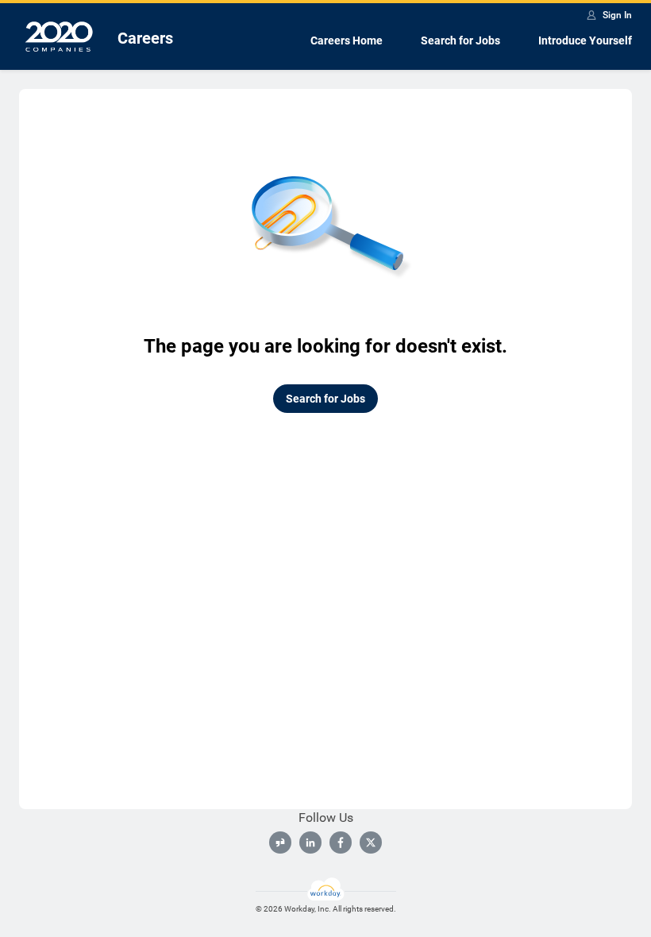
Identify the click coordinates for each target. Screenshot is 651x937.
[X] (371, 842)
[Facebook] (340, 842)
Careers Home (346, 40)
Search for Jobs (460, 40)
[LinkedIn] (310, 842)
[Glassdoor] (280, 842)
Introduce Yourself (585, 40)
